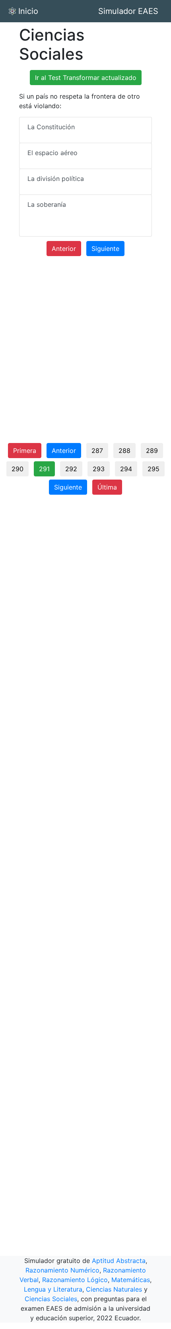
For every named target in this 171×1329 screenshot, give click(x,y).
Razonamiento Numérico (62, 1270)
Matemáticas (130, 1280)
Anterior (64, 249)
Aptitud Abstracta (119, 1261)
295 (153, 469)
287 (97, 451)
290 (17, 469)
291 (44, 469)
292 (71, 469)
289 (152, 451)
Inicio (28, 11)
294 (126, 469)
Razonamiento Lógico (75, 1280)
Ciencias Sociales (51, 1299)
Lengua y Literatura (53, 1289)
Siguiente (105, 249)
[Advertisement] (85, 352)
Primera (24, 451)
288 (124, 451)
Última (107, 487)
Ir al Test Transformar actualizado (85, 78)
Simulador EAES (128, 11)
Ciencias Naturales (114, 1289)
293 (99, 469)
